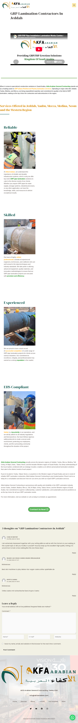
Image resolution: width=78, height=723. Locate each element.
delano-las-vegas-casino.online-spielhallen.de (23, 558)
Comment (6, 611)
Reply (74, 553)
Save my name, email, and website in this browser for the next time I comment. (32, 644)
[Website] (65, 637)
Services (24, 701)
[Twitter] (31, 709)
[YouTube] (36, 709)
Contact (42, 701)
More (63, 701)
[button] (39, 509)
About (33, 701)
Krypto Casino (12, 579)
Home (15, 701)
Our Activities (53, 701)
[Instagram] (47, 709)
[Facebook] (42, 709)
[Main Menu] (74, 5)
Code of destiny (12, 537)
